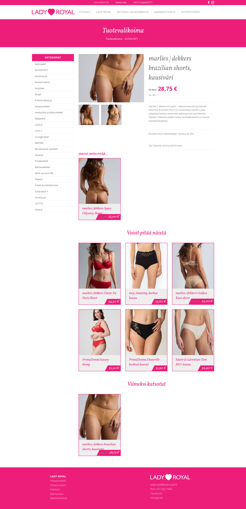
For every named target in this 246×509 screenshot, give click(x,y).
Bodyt (38, 94)
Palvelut (55, 489)
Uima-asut (40, 191)
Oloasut (39, 155)
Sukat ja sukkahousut (46, 185)
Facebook (156, 493)
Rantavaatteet (42, 167)
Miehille (39, 142)
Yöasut (38, 209)
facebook (208, 2)
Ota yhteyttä (101, 2)
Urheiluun (40, 197)
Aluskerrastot (42, 82)
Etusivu (84, 12)
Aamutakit (40, 64)
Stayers (39, 179)
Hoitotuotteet (42, 106)
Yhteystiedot (190, 12)
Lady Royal (53, 12)
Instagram (156, 497)
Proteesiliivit (41, 161)
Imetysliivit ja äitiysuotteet (49, 112)
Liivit (37, 130)
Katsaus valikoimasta (132, 12)
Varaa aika (121, 2)
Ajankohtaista (164, 12)
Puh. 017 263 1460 (161, 489)
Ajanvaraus (56, 493)
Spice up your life (44, 173)
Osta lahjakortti (143, 2)
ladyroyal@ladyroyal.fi (163, 484)
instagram (212, 2)
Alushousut (41, 76)
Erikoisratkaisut (43, 100)
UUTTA (39, 203)
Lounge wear (42, 136)
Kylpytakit (40, 118)
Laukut (38, 124)
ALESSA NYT (131, 38)
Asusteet (39, 88)
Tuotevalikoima (114, 38)
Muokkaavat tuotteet (46, 149)
